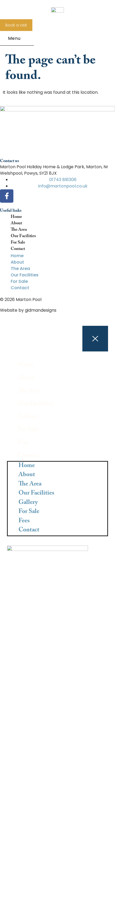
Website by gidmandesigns (28, 310)
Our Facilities (23, 236)
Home (16, 217)
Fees (23, 443)
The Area (19, 230)
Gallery (27, 417)
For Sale (18, 243)
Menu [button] (14, 38)
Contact (18, 249)
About (16, 224)
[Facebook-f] (6, 196)
